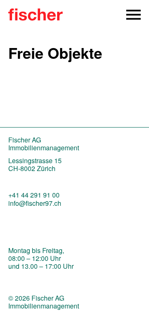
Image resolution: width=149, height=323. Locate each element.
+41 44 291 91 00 (34, 195)
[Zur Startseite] (35, 17)
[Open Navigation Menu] (133, 14)
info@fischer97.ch (34, 203)
